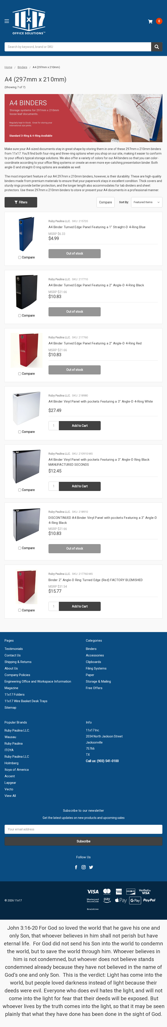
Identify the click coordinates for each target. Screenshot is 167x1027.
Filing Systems (96, 668)
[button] (21, 202)
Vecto (9, 789)
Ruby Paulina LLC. (17, 730)
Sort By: (124, 202)
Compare (105, 202)
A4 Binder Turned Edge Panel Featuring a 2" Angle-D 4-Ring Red (95, 343)
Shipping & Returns (18, 662)
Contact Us (13, 655)
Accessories (95, 655)
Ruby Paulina (14, 743)
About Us (11, 668)
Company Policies (17, 675)
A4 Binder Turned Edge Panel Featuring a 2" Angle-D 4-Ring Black (96, 285)
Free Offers (94, 688)
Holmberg (11, 763)
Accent (10, 776)
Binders (91, 649)
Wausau (10, 737)
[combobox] (83, 46)
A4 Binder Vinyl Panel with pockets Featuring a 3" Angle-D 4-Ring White (100, 401)
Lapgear (10, 783)
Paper (90, 675)
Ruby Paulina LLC (17, 757)
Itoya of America (17, 770)
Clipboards (93, 662)
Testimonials (14, 649)
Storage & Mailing (98, 681)
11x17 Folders (15, 694)
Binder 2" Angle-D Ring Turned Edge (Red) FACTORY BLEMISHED (95, 580)
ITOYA (9, 750)
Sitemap (10, 708)
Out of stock (74, 253)
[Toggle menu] (7, 21)
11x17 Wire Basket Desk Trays (26, 701)
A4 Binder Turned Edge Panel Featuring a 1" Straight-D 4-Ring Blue (96, 227)
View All (10, 796)
